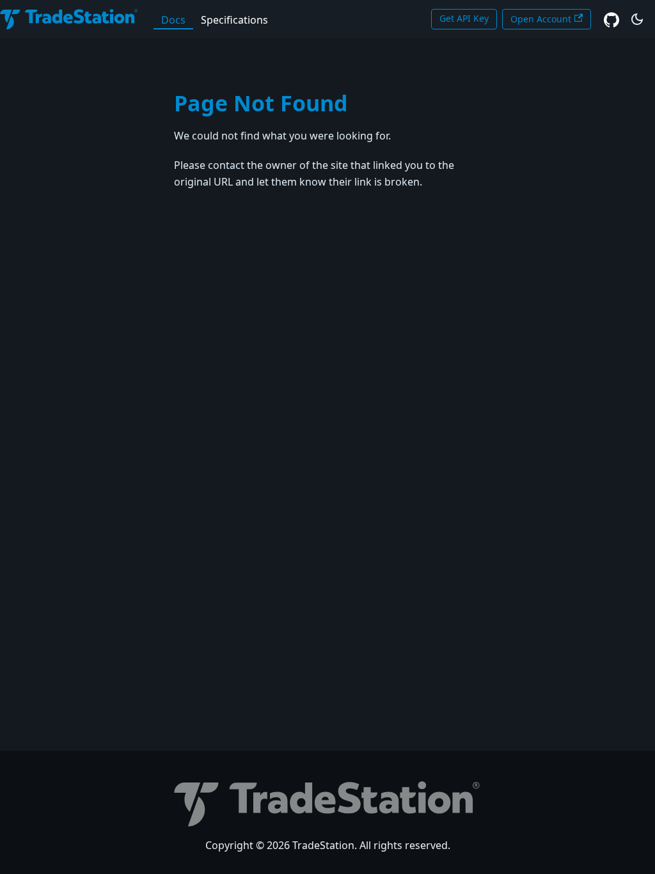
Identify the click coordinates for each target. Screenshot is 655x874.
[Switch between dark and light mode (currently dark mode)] (637, 19)
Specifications (234, 20)
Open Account (540, 19)
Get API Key (464, 18)
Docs (173, 20)
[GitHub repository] (611, 19)
